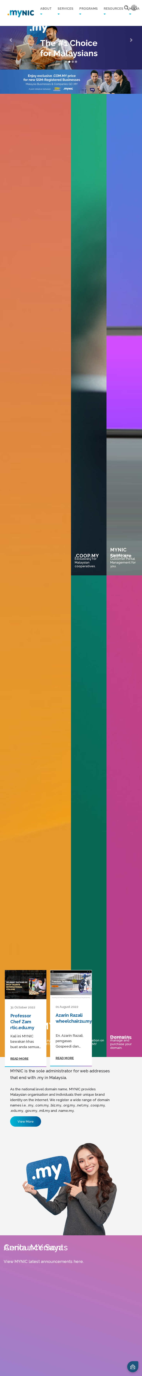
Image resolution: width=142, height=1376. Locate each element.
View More (26, 1121)
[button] (10, 40)
